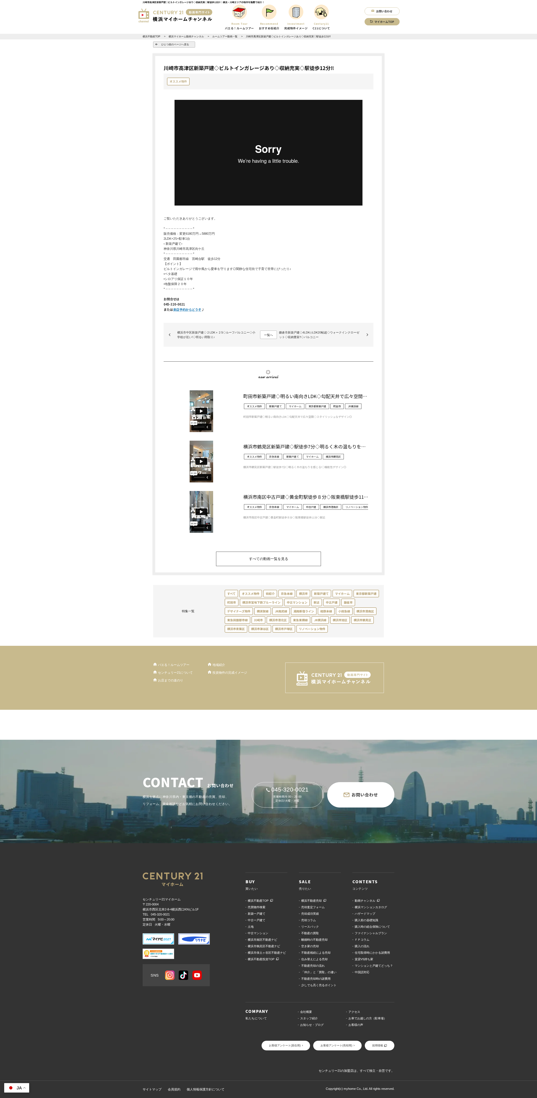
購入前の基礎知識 (366, 920)
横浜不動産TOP (258, 900)
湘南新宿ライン (303, 611)
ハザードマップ (365, 913)
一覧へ (268, 335)
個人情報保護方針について (205, 1089)
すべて (231, 593)
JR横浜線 (320, 620)
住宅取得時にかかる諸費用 (372, 952)
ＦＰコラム (362, 939)
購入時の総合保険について (372, 926)
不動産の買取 (310, 933)
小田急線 (344, 611)
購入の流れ (362, 946)
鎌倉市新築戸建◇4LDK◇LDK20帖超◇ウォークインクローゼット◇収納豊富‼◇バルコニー (319, 335)
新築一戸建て (256, 913)
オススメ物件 (178, 81)
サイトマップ (152, 1089)
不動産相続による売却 (316, 952)
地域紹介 (218, 665)
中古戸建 (332, 602)
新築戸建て (321, 593)
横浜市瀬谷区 (260, 629)
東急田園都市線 (237, 620)
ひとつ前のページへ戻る (175, 44)
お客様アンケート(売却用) (336, 1045)
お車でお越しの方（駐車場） (367, 1018)
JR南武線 (281, 611)
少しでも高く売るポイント (318, 985)
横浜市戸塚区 (284, 629)
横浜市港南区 (365, 611)
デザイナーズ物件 (238, 611)
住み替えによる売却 (314, 959)
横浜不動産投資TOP (261, 959)
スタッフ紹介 (309, 1018)
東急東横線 (300, 620)
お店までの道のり (170, 680)
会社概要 (306, 1011)
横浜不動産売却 (311, 900)
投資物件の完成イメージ (229, 672)
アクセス (354, 1011)
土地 (251, 926)
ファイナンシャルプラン (371, 933)
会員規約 (174, 1089)
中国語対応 (362, 972)
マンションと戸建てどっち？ (374, 965)
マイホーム (342, 593)
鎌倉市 (348, 602)
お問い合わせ (384, 11)
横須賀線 (262, 611)
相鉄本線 (326, 611)
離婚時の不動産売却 (314, 939)
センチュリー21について (175, 672)
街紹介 (270, 593)
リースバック (310, 926)
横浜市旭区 (340, 620)
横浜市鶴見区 (362, 620)
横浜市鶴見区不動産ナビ (264, 946)
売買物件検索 (256, 907)
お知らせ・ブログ (312, 1024)
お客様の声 (355, 1024)
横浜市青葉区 (236, 629)
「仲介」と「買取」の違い (318, 972)
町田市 (231, 602)
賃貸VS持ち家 (364, 959)
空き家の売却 (310, 946)
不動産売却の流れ (313, 965)
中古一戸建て (256, 920)
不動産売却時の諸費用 (316, 978)
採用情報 (377, 1045)
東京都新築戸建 (366, 593)
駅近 (316, 602)
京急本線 (287, 593)
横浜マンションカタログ (371, 907)
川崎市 (258, 620)
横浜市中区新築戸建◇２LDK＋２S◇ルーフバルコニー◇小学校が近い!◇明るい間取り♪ (216, 335)
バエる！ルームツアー (173, 665)
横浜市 (303, 593)
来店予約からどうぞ (187, 309)
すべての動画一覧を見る (268, 559)
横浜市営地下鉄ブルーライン (261, 602)
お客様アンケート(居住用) (285, 1045)
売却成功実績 (310, 913)
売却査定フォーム (313, 907)
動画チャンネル (365, 900)
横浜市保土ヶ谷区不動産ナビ (267, 952)
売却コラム (308, 920)
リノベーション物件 (312, 629)
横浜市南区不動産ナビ (262, 939)
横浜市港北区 (278, 620)
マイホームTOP (384, 22)
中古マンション (297, 602)
